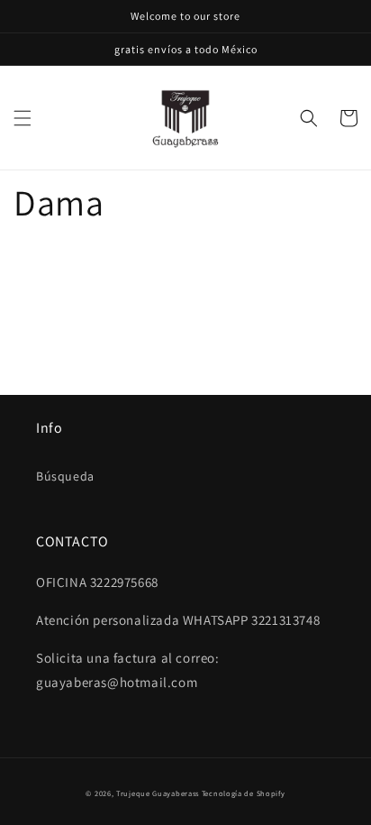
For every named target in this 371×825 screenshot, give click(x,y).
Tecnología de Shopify (243, 793)
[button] (22, 118)
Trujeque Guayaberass (157, 793)
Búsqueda (65, 476)
